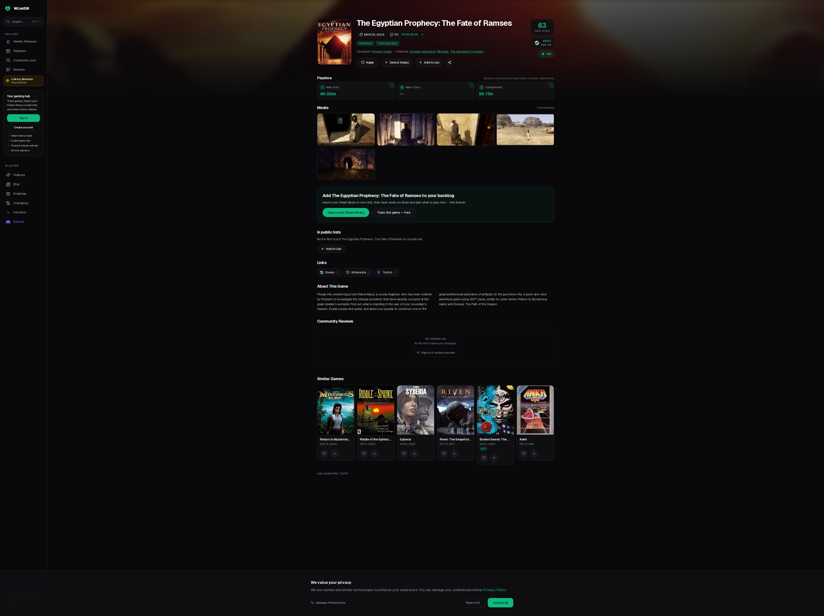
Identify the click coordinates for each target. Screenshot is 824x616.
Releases (19, 51)
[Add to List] (334, 453)
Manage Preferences (330, 603)
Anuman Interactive (423, 51)
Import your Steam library (346, 212)
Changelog (20, 203)
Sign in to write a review (438, 353)
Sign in (24, 118)
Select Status (399, 62)
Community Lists (24, 60)
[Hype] (324, 453)
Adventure (365, 43)
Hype (370, 62)
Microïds (443, 51)
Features (19, 175)
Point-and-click (387, 43)
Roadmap (19, 194)
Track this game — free (393, 212)
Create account (23, 127)
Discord (18, 222)
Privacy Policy (494, 590)
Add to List (431, 62)
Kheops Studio (382, 51)
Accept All (500, 603)
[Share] (449, 62)
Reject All (473, 603)
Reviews (19, 69)
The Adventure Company (467, 51)
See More (19, 212)
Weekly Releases (24, 41)
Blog (16, 184)
